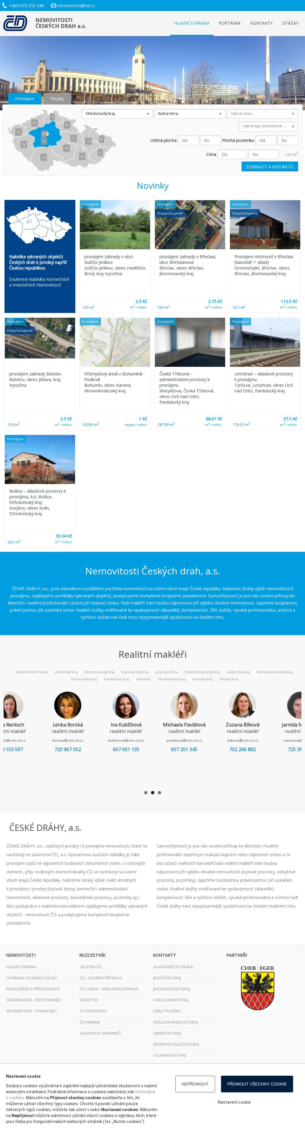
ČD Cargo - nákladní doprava (109, 989)
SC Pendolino (93, 1011)
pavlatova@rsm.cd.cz (184, 740)
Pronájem (24, 98)
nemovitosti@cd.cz (76, 5)
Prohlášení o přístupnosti (33, 989)
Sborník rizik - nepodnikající (33, 1000)
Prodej (57, 98)
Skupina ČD (91, 966)
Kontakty (261, 23)
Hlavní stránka (191, 23)
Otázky (290, 23)
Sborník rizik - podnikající (31, 1011)
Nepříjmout (195, 1084)
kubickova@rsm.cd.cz (126, 740)
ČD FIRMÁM (90, 1022)
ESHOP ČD (89, 1000)
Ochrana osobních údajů (31, 977)
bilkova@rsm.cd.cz (242, 740)
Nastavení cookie (234, 1102)
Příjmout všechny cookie (257, 1084)
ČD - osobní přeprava (101, 977)
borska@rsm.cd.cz (67, 740)
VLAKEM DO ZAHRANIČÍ (100, 1033)
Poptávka (230, 23)
